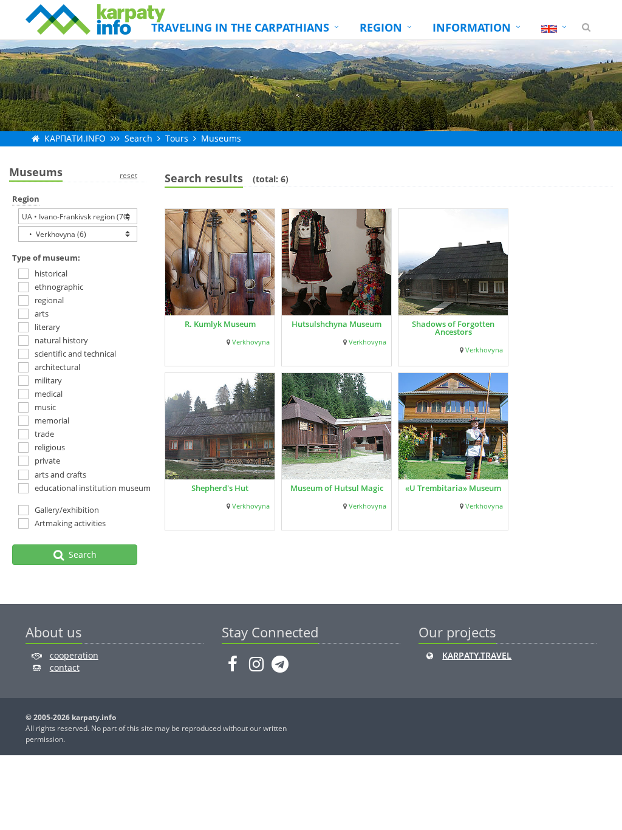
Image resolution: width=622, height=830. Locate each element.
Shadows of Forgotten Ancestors (453, 327)
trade (44, 433)
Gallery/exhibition (67, 509)
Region (25, 198)
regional (49, 300)
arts (42, 313)
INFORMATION (471, 27)
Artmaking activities (70, 523)
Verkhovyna (251, 342)
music (45, 407)
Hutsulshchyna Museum (336, 323)
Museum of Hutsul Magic (336, 487)
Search (138, 138)
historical (51, 273)
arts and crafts (60, 474)
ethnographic (59, 286)
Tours (176, 138)
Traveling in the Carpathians (240, 27)
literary (47, 326)
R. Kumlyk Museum (220, 323)
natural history (61, 340)
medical (49, 393)
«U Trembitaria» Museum (453, 487)
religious (50, 447)
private (47, 460)
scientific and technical (75, 353)
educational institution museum (81, 487)
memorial (52, 420)
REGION (381, 27)
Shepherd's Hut (219, 487)
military (48, 380)
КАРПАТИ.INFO (75, 138)
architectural (57, 367)
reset (128, 175)
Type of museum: (46, 257)
